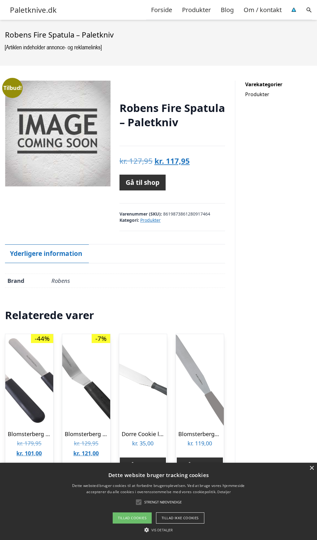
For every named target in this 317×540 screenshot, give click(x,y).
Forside (161, 10)
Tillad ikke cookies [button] (180, 517)
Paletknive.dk (33, 10)
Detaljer (223, 491)
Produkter (196, 10)
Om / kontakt (263, 10)
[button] (158, 530)
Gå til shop (142, 182)
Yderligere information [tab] (46, 253)
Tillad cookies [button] (132, 517)
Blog (227, 10)
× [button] (311, 468)
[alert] (158, 501)
